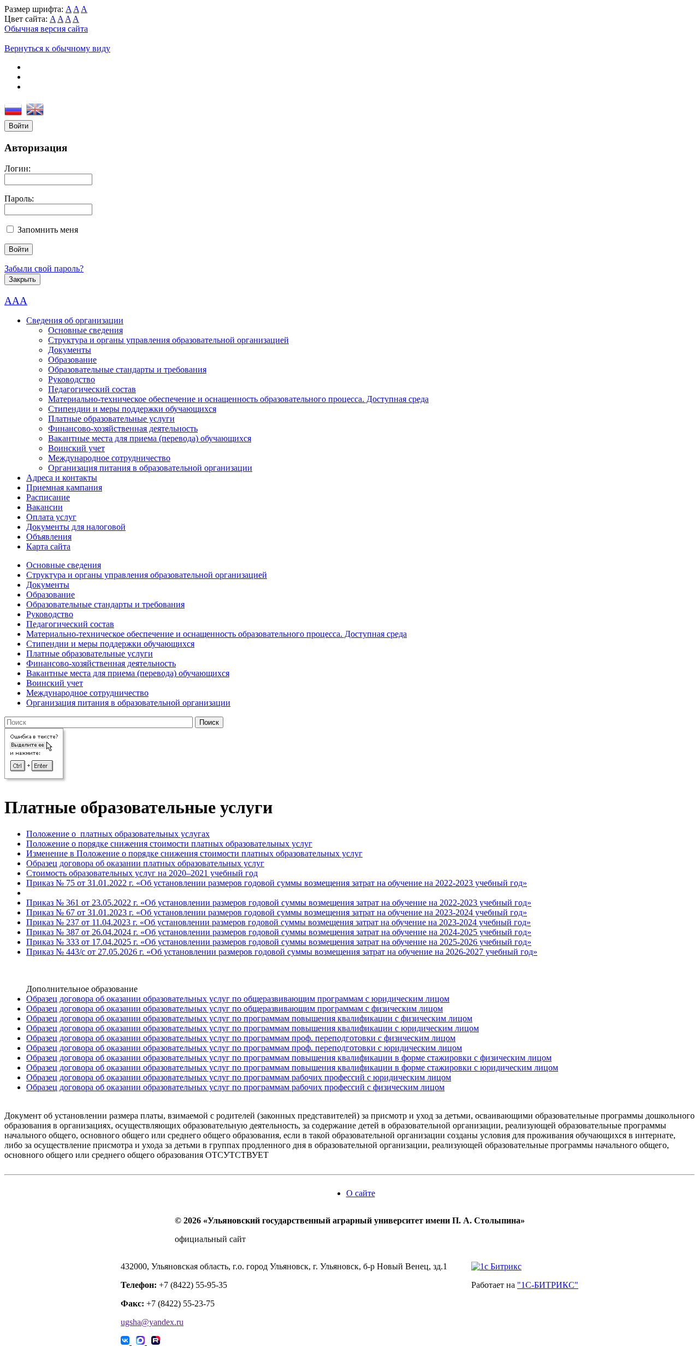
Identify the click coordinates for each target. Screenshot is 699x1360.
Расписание (48, 497)
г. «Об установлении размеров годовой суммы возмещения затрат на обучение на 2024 (294, 932)
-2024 (463, 912)
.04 (105, 922)
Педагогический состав (92, 389)
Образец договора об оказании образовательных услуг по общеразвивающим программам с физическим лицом (234, 1008)
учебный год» (504, 902)
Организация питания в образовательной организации (150, 467)
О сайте (360, 1193)
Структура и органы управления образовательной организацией (168, 340)
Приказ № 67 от (56, 912)
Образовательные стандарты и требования (127, 369)
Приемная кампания (64, 487)
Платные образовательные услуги (111, 418)
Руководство (71, 379)
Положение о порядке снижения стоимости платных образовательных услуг (169, 843)
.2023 (121, 922)
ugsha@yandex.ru (152, 1322)
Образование (72, 359)
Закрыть (22, 279)
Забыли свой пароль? (44, 268)
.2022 (121, 902)
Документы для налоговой (76, 526)
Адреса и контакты (61, 477)
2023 (118, 912)
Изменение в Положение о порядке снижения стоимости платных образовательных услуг (194, 853)
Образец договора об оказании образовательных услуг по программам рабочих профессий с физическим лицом (235, 1087)
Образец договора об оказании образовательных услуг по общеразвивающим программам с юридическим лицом (237, 998)
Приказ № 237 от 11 (63, 922)
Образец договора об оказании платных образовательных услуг (145, 863)
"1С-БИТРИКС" (547, 1285)
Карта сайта (48, 546)
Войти (18, 126)
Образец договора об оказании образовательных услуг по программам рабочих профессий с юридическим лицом (238, 1077)
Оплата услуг (51, 517)
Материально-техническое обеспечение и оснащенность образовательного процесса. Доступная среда (238, 399)
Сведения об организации (74, 320)
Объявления (49, 536)
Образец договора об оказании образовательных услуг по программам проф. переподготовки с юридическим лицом (244, 1047)
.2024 (121, 932)
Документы (69, 349)
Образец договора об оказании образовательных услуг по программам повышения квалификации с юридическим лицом (252, 1028)
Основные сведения (85, 330)
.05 (105, 902)
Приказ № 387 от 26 (63, 932)
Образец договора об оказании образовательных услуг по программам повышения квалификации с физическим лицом (249, 1018)
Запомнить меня (47, 229)
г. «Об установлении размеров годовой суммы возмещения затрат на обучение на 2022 (294, 902)
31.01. (98, 912)
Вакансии (44, 507)
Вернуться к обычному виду (57, 48)
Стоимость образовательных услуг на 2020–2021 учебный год (142, 873)
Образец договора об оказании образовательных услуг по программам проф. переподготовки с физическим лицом (240, 1038)
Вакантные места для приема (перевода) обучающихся (149, 438)
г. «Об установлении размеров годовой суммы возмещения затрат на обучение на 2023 (290, 912)
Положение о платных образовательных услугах (118, 833)
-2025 (467, 932)
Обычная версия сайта (46, 28)
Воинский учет (76, 448)
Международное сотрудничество (109, 458)
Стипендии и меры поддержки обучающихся (132, 408)
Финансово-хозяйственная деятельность (123, 428)
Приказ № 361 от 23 (63, 902)
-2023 (467, 902)
